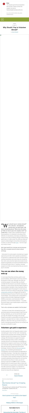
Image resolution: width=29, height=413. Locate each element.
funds (17, 242)
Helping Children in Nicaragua (14, 402)
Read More (4, 390)
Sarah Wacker (15, 32)
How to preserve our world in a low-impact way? (14, 396)
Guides (14, 23)
